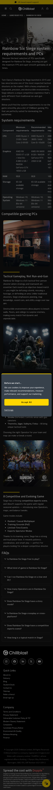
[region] (26, 394)
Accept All (26, 402)
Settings (8, 410)
